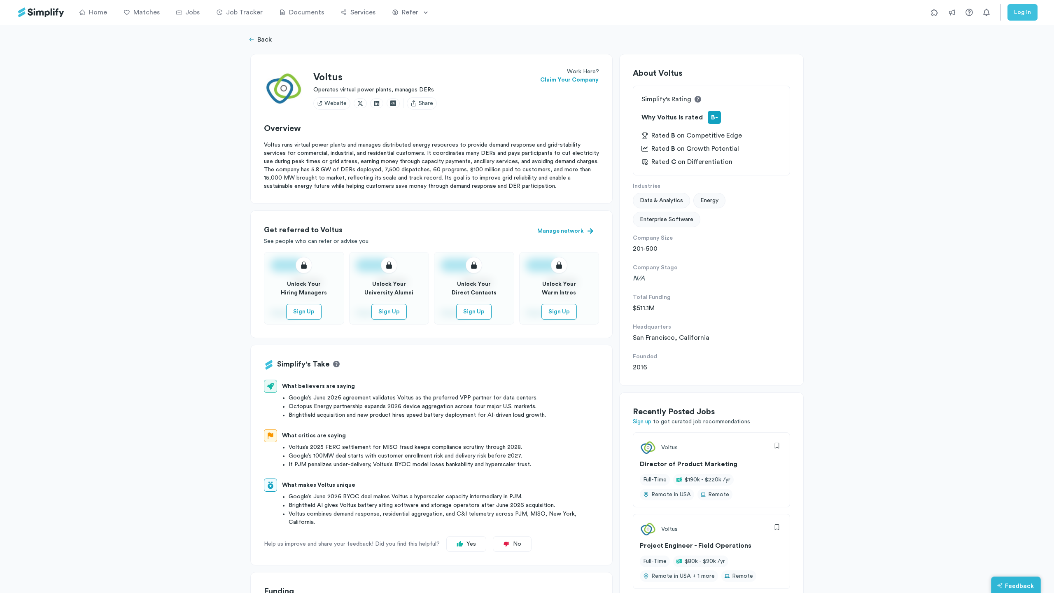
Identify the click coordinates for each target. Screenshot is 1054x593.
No (517, 544)
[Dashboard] (41, 12)
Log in (1022, 12)
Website (335, 103)
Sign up (642, 422)
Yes (471, 544)
